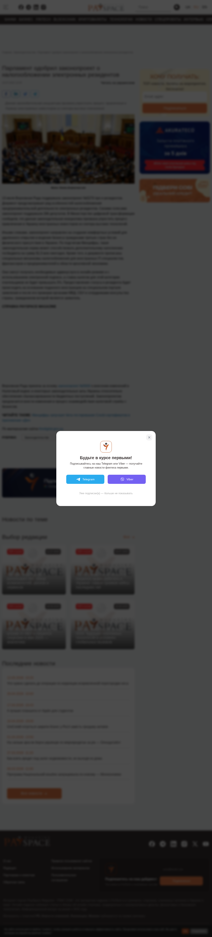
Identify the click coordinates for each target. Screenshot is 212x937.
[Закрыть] (149, 437)
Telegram (88, 479)
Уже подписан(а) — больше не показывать (106, 493)
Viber (129, 479)
